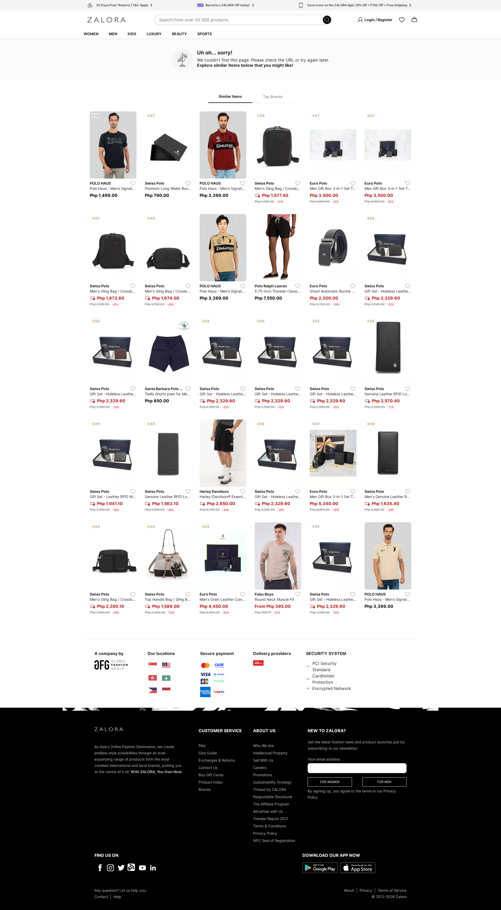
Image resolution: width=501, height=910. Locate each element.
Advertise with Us (268, 811)
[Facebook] (99, 867)
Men (113, 34)
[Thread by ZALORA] (132, 867)
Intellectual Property (270, 752)
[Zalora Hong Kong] (152, 678)
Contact (101, 896)
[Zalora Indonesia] (166, 690)
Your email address (324, 759)
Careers (259, 767)
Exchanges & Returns (217, 760)
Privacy (366, 890)
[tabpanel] (251, 364)
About (349, 890)
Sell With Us (263, 760)
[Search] (327, 20)
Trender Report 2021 (270, 818)
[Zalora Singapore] (152, 665)
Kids (132, 34)
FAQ (202, 745)
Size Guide (208, 752)
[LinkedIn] (153, 867)
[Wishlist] (402, 20)
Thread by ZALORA (269, 789)
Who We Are (263, 745)
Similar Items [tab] (230, 96)
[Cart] (414, 20)
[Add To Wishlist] (132, 183)
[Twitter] (121, 867)
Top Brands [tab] (273, 96)
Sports (204, 34)
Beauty (179, 34)
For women (329, 782)
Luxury (154, 34)
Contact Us (208, 767)
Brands (205, 789)
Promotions (262, 774)
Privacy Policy (265, 833)
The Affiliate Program (271, 804)
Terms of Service (392, 890)
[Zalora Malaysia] (166, 665)
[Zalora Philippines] (152, 690)
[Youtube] (142, 867)
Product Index (211, 782)
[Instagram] (110, 867)
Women (91, 34)
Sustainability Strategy (272, 782)
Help (117, 896)
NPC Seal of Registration (274, 840)
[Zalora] (106, 19)
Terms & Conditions (269, 825)
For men (384, 782)
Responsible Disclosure (272, 796)
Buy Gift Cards (211, 774)
